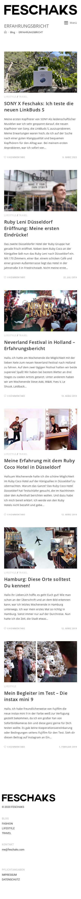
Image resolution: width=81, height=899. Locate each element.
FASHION (7, 823)
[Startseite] (5, 32)
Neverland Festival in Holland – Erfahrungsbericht (39, 345)
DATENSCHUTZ (11, 879)
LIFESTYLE (10, 96)
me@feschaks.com (13, 849)
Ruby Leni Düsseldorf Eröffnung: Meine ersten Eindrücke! (31, 228)
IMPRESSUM (9, 874)
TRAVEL (23, 96)
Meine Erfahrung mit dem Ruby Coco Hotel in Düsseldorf (39, 463)
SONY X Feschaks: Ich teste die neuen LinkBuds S (39, 106)
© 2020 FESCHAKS (13, 806)
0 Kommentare (16, 157)
